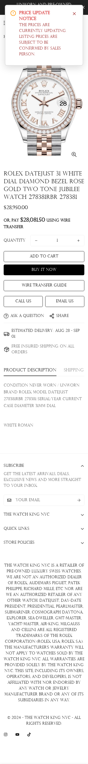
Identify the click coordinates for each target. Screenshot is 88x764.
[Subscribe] (79, 500)
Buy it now (44, 270)
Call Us (23, 301)
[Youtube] (17, 734)
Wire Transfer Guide (44, 285)
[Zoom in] (73, 154)
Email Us (65, 301)
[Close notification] (74, 13)
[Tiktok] (29, 734)
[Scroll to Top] (79, 738)
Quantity (14, 241)
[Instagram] (6, 734)
